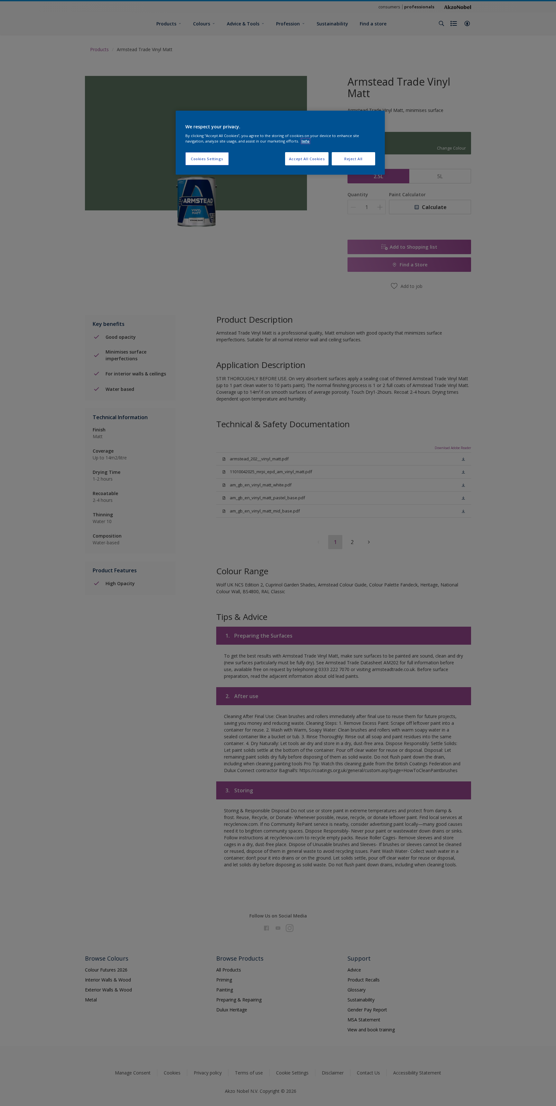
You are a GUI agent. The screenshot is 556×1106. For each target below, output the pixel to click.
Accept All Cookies (307, 158)
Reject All (353, 158)
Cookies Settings (207, 158)
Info (305, 141)
